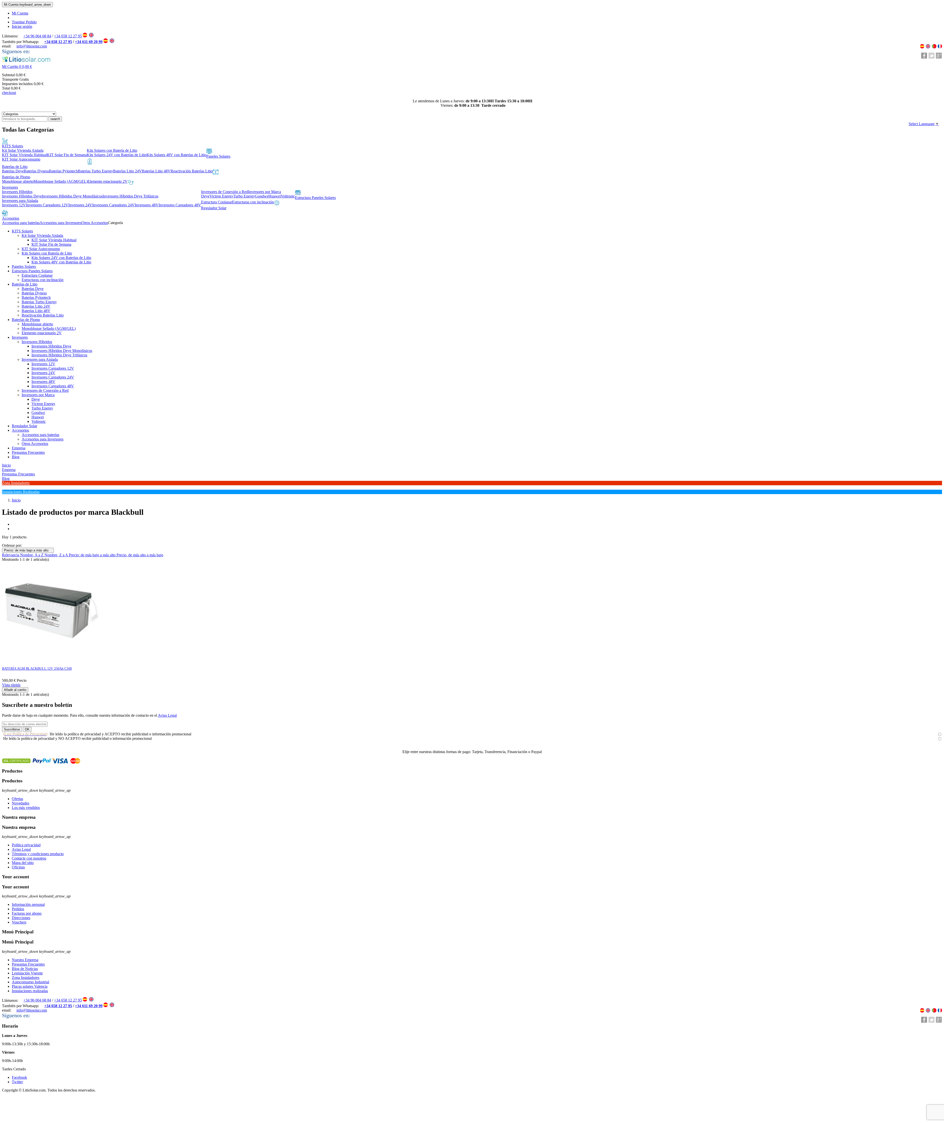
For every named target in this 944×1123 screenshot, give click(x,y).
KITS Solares (22, 231)
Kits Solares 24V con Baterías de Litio (61, 258)
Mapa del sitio (23, 863)
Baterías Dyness (34, 293)
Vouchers (19, 922)
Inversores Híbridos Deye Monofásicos (61, 351)
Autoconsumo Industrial (30, 982)
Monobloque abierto (37, 324)
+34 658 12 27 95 (68, 36)
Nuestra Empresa (25, 960)
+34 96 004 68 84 (37, 36)
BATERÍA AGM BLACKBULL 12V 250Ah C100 (37, 668)
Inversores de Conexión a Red (45, 390)
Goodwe (38, 412)
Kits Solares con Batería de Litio (47, 253)
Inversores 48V (43, 381)
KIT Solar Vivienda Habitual (53, 240)
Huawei (37, 417)
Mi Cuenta (20, 13)
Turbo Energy (42, 408)
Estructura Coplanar (37, 275)
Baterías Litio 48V (36, 311)
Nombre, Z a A (56, 555)
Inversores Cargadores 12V (52, 368)
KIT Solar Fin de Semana (51, 244)
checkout (9, 93)
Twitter (17, 1082)
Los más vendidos (26, 807)
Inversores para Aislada (40, 359)
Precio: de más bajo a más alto (28, 550)
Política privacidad (26, 845)
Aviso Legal (167, 715)
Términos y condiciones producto (38, 854)
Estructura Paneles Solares (32, 271)
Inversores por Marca (38, 395)
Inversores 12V (43, 364)
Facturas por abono (27, 913)
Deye (35, 399)
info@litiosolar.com (31, 46)
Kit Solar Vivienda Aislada (42, 235)
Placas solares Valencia (29, 986)
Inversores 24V (43, 373)
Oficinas (18, 867)
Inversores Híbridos (37, 342)
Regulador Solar (24, 426)
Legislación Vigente (27, 973)
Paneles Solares (24, 266)
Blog (15, 457)
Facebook (19, 1077)
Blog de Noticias (25, 969)
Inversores (20, 337)
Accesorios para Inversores (42, 439)
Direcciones (21, 918)
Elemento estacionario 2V (42, 333)
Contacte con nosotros (29, 858)
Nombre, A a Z (32, 555)
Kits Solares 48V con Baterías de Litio (61, 262)
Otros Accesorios (35, 443)
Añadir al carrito (15, 690)
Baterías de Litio (24, 284)
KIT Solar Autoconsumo (41, 249)
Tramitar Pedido (24, 22)
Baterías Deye (33, 289)
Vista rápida (11, 685)
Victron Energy (43, 404)
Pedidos (18, 909)
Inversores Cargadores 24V (52, 377)
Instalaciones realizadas (30, 991)
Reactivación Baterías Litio (43, 315)
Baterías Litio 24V (36, 306)
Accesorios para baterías (40, 435)
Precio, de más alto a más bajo (140, 555)
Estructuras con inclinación (42, 280)
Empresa (18, 448)
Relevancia (11, 555)
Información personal (28, 904)
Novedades (20, 803)
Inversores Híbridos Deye (51, 346)
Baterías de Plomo (26, 320)
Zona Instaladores (25, 977)
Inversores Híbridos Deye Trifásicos (59, 355)
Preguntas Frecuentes (28, 452)
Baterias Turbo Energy (39, 302)
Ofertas (17, 799)
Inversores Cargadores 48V (52, 386)
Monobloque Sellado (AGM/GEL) (49, 328)
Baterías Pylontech (36, 297)
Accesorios (20, 430)
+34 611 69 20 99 (89, 42)
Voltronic (38, 421)
